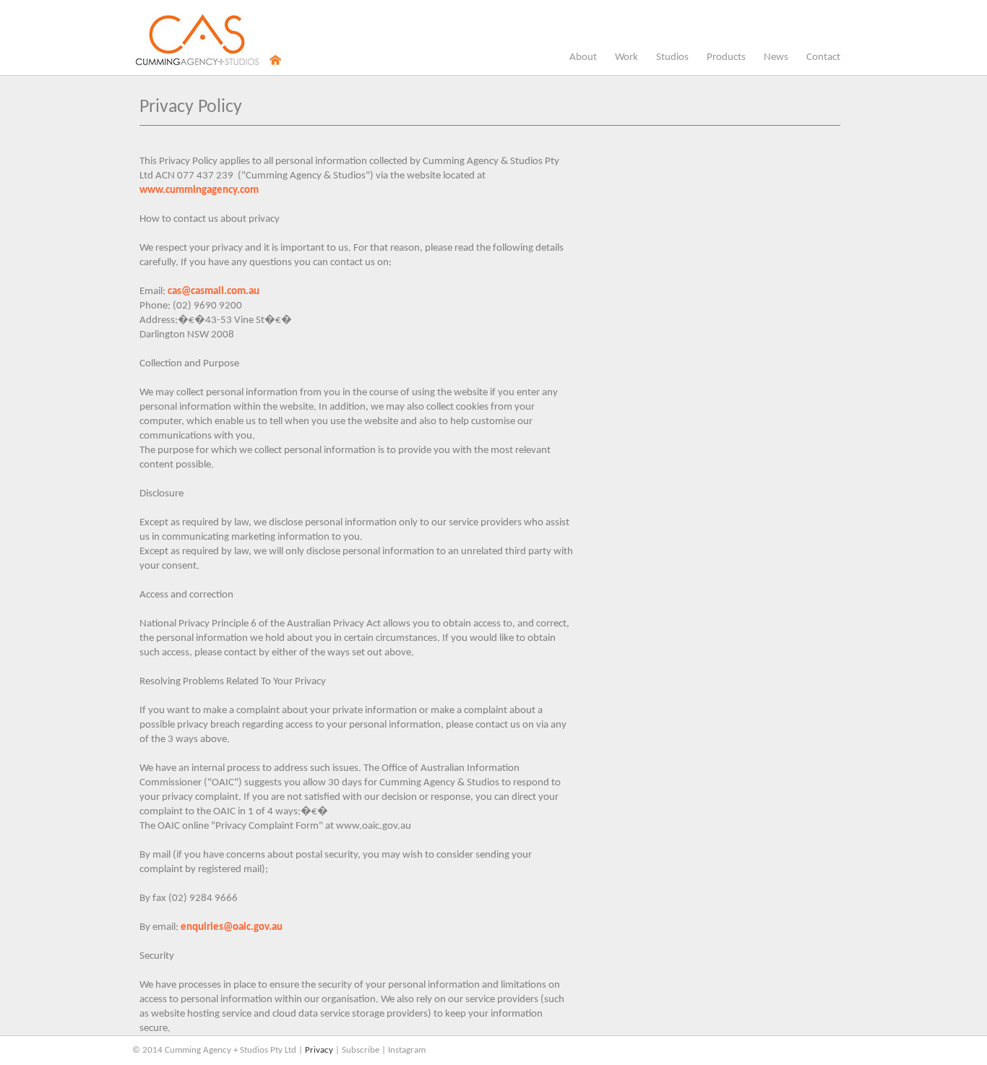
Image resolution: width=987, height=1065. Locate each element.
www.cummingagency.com (199, 190)
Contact (823, 57)
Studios (672, 60)
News (776, 60)
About (583, 57)
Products (726, 60)
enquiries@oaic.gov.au (232, 927)
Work (626, 57)
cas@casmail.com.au (213, 291)
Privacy (319, 1050)
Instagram (407, 1050)
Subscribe (360, 1050)
